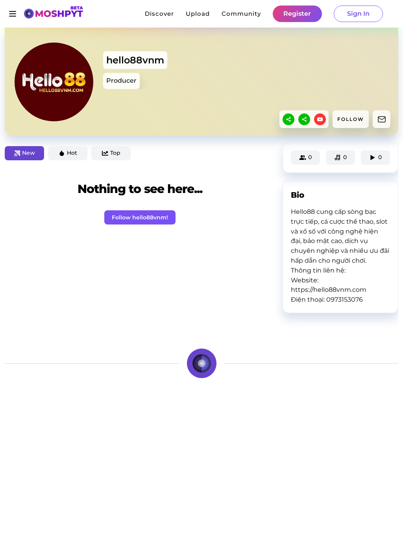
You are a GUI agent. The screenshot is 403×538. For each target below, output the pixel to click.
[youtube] (320, 119)
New (28, 152)
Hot (72, 152)
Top (115, 152)
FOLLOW (350, 119)
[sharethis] (288, 119)
